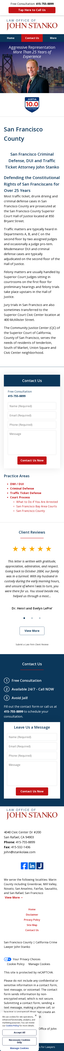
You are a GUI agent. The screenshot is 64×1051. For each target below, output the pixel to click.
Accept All (19, 1032)
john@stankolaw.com (19, 852)
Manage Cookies (39, 964)
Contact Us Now (32, 460)
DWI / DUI (17, 484)
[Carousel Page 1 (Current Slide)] (24, 618)
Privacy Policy (32, 919)
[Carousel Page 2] (32, 618)
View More (32, 631)
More (53, 38)
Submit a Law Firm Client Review (32, 644)
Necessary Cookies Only (19, 1041)
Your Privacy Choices (26, 959)
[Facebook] (24, 866)
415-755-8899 (25, 842)
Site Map (32, 925)
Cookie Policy (16, 964)
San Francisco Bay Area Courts (36, 506)
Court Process (20, 497)
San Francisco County (30, 511)
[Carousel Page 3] (40, 618)
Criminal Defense (22, 488)
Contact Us (32, 38)
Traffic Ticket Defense (25, 493)
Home (10, 38)
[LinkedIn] (32, 866)
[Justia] (39, 866)
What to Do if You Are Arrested (37, 502)
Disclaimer (32, 914)
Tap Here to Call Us (32, 10)
